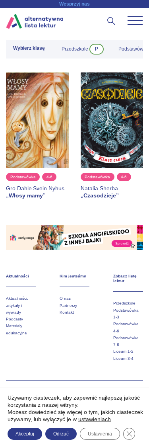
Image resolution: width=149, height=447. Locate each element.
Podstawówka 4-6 (126, 327)
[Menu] (135, 20)
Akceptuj (24, 434)
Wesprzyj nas (74, 4)
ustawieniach (94, 419)
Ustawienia (100, 434)
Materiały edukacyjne (16, 329)
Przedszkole (124, 303)
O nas (65, 298)
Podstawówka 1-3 (126, 313)
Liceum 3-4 (123, 358)
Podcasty (14, 319)
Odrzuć (61, 434)
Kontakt (67, 312)
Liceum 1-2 (123, 351)
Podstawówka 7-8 (126, 341)
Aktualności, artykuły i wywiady (17, 305)
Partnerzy (68, 305)
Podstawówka (23, 177)
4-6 (49, 177)
